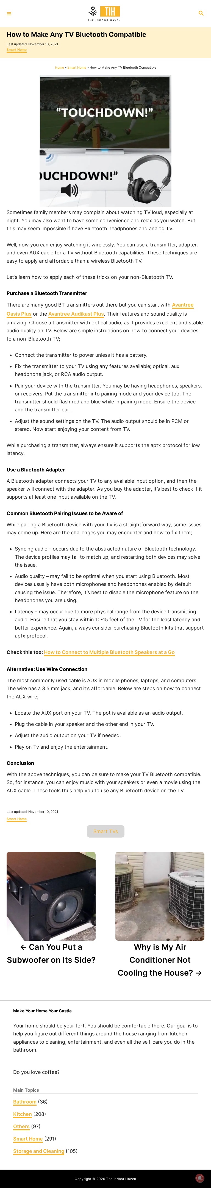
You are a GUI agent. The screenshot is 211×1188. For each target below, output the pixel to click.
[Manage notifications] (199, 1178)
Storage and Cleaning (38, 1151)
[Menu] (9, 13)
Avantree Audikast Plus (76, 314)
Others (21, 1126)
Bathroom (25, 1102)
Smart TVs (105, 831)
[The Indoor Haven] (104, 14)
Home (59, 67)
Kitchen (22, 1114)
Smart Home (17, 49)
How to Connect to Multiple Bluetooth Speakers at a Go (109, 652)
